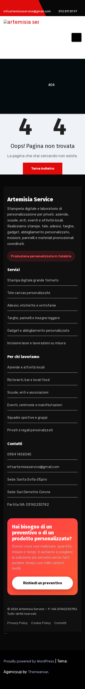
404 (51, 85)
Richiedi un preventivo (42, 583)
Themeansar (38, 672)
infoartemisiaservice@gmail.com (33, 467)
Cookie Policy (41, 623)
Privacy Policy (17, 623)
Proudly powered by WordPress (29, 661)
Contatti (60, 623)
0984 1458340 (19, 454)
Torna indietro (42, 168)
